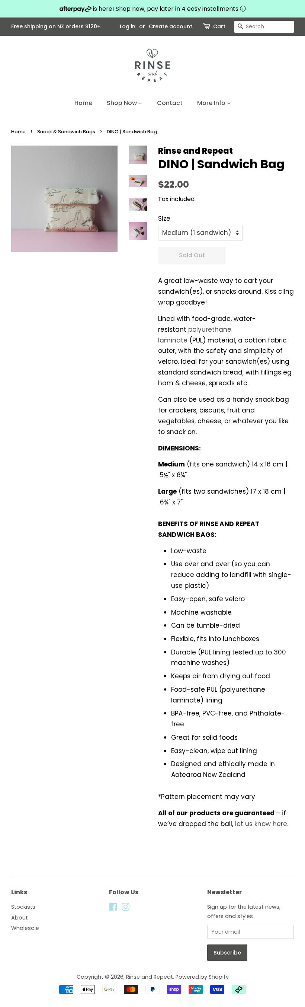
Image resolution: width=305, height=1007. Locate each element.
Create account (170, 26)
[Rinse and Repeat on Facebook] (113, 908)
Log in (127, 26)
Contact (170, 103)
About (19, 917)
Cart (219, 26)
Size (164, 218)
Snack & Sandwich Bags (66, 131)
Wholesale (25, 928)
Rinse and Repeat (149, 977)
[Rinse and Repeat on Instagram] (125, 908)
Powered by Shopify (202, 977)
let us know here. (261, 823)
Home (83, 103)
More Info (212, 103)
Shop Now (122, 103)
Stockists (23, 907)
